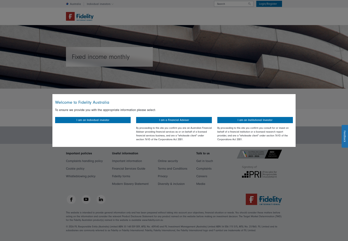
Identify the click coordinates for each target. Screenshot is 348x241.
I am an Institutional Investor (255, 120)
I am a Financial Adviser (174, 120)
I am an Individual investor (92, 120)
